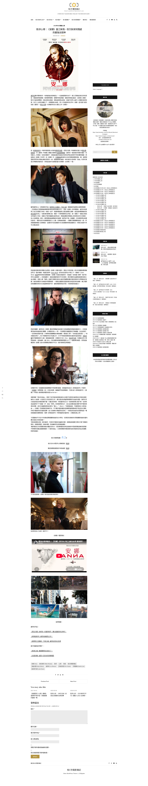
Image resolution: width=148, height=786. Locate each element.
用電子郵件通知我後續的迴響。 (40, 747)
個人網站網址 (35, 739)
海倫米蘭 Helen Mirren (38, 666)
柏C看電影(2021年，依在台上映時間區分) (104, 222)
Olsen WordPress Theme (70, 773)
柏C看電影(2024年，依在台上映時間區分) (104, 228)
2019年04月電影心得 (101, 200)
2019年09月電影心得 (101, 213)
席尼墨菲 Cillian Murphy (45, 663)
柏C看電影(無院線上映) (100, 231)
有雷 (64, 663)
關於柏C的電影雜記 (36, 763)
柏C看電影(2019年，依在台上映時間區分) (104, 193)
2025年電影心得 (98, 179)
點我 (67, 443)
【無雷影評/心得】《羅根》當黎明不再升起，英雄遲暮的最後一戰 (39, 696)
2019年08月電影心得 (101, 211)
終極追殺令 (36, 150)
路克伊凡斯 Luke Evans (38, 669)
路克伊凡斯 (72, 338)
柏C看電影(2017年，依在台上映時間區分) (104, 189)
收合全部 (100, 177)
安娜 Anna (34, 663)
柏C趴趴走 (49, 19)
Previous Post (45, 681)
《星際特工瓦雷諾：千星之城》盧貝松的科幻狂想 (46, 641)
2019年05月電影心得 (101, 202)
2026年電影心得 (98, 180)
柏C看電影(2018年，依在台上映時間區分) (104, 191)
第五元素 (43, 104)
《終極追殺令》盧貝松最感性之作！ (42, 636)
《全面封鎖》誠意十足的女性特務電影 (42, 655)
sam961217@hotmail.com (105, 139)
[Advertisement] (105, 50)
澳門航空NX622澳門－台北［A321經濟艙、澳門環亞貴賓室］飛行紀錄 (108, 262)
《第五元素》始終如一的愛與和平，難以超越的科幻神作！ (48, 631)
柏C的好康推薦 (76, 19)
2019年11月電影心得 (101, 217)
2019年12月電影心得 (101, 219)
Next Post (73, 681)
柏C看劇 (57, 19)
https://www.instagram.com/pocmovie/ (105, 136)
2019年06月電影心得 (59, 25)
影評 (55, 663)
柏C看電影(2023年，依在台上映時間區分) (104, 226)
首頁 (32, 19)
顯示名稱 (34, 726)
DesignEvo (107, 144)
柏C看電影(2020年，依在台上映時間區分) (104, 220)
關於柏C (85, 19)
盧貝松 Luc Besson (51, 666)
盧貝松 (33, 95)
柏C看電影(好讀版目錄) (100, 229)
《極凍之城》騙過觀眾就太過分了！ (42, 651)
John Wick (54, 272)
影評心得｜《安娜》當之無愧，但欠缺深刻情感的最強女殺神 (112, 206)
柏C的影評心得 (40, 19)
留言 (32, 709)
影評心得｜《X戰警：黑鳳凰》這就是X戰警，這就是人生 (111, 208)
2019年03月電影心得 (101, 199)
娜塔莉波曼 (58, 150)
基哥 (36, 275)
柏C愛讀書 (66, 19)
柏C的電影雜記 (72, 663)
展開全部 (95, 177)
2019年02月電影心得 (101, 197)
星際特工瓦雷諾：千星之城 (58, 207)
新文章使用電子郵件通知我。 (40, 752)
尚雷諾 (34, 390)
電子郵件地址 (35, 733)
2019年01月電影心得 (101, 195)
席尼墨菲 (33, 214)
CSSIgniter (82, 773)
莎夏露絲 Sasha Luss (78, 666)
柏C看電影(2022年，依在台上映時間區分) (104, 224)
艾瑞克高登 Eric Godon (64, 666)
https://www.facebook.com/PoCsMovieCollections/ (105, 132)
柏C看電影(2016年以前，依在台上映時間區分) (105, 188)
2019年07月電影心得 (101, 209)
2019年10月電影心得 (101, 215)
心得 (60, 663)
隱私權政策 (93, 19)
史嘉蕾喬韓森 (61, 152)
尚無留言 (63, 35)
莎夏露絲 (58, 157)
